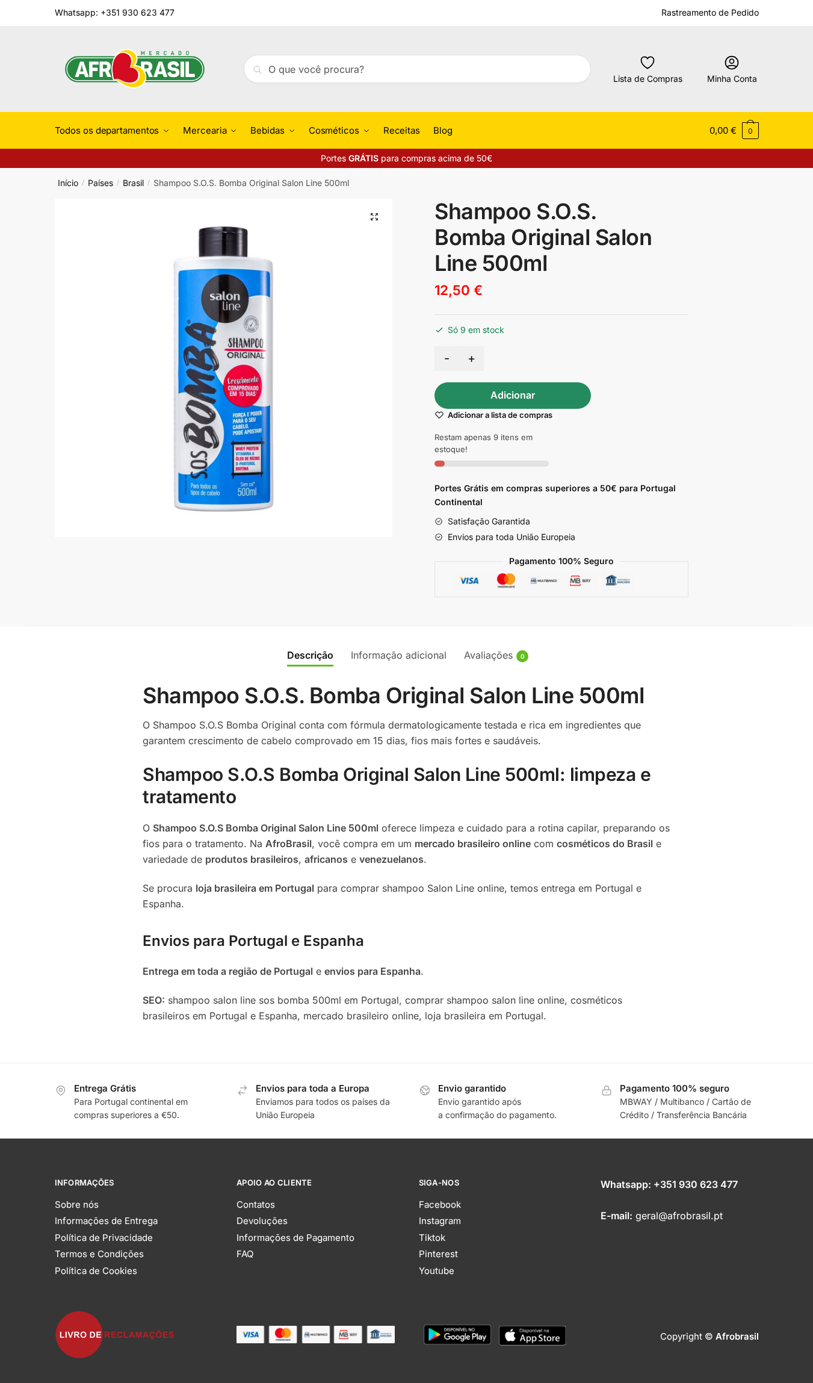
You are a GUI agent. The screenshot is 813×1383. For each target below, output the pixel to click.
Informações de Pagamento (295, 1237)
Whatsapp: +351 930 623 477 (115, 12)
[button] (374, 216)
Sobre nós (77, 1204)
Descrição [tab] (310, 655)
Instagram (440, 1220)
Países (100, 183)
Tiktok (432, 1237)
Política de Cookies (96, 1270)
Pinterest (438, 1254)
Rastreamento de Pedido (710, 12)
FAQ (244, 1254)
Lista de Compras (647, 78)
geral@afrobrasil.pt (679, 1216)
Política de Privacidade (104, 1237)
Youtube (436, 1270)
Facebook (440, 1204)
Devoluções (262, 1220)
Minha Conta (732, 78)
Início (68, 183)
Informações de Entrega (106, 1220)
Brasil (133, 183)
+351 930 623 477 (696, 1184)
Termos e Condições (99, 1254)
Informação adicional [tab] (399, 655)
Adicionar (512, 395)
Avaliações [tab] (488, 655)
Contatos (255, 1204)
